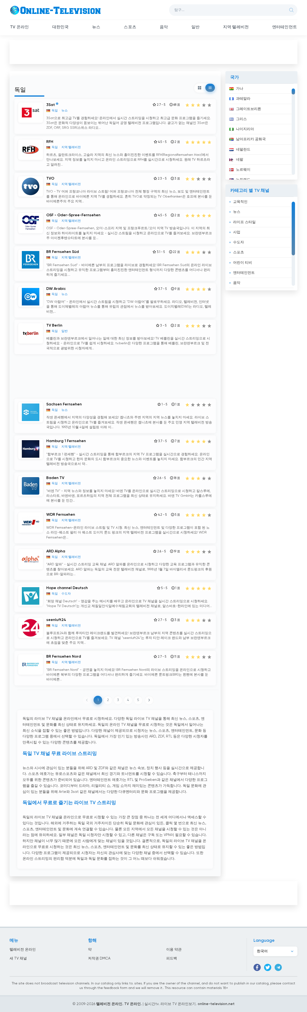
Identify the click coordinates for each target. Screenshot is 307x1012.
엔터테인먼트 (284, 27)
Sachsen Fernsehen (64, 404)
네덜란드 (243, 149)
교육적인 (240, 202)
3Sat (50, 105)
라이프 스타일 (244, 222)
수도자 (238, 242)
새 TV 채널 (18, 958)
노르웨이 (243, 169)
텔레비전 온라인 (23, 949)
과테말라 (243, 98)
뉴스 (96, 27)
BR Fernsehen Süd (62, 252)
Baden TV (55, 478)
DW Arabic (56, 289)
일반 (195, 27)
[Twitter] (267, 967)
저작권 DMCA (99, 958)
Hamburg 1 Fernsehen (66, 441)
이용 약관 (174, 949)
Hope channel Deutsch (67, 588)
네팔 (239, 159)
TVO (50, 179)
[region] (261, 132)
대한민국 (60, 27)
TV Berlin (54, 326)
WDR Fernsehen (60, 515)
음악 (164, 27)
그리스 (241, 119)
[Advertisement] (153, 52)
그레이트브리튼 (248, 109)
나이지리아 (245, 129)
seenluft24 (56, 620)
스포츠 (130, 27)
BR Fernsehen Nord (63, 657)
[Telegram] (278, 967)
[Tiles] (199, 88)
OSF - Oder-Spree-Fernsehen (73, 215)
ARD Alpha (55, 551)
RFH (49, 142)
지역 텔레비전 (236, 27)
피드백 (171, 958)
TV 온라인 (19, 27)
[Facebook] (257, 967)
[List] (210, 88)
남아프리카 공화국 (251, 139)
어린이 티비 (242, 262)
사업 (236, 232)
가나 (239, 88)
